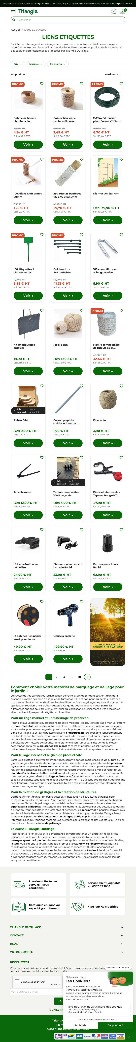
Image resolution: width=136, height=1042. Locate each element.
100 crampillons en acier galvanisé (105, 271)
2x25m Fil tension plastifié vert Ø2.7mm (107, 119)
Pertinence (114, 74)
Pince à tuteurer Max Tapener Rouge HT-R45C (106, 493)
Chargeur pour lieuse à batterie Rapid (67, 565)
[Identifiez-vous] (113, 11)
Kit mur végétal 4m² (106, 193)
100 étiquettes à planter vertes (24, 271)
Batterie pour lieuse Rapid (106, 565)
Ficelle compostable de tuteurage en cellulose (106, 346)
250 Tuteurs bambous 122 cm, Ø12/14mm (67, 195)
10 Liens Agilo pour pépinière (26, 565)
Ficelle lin (99, 420)
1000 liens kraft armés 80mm (28, 195)
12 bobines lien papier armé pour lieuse (27, 637)
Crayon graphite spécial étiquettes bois (65, 422)
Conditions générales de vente (68, 1028)
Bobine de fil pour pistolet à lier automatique (25, 119)
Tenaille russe (22, 492)
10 (79, 677)
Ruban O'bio (21, 420)
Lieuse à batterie (64, 636)
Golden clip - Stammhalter (62, 271)
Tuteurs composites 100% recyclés (66, 493)
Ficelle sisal (60, 344)
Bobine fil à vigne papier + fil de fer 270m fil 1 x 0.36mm (66, 119)
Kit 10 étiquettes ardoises (24, 346)
